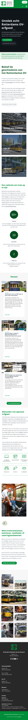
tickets (24, 2)
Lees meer (7, 314)
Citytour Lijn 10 (5, 92)
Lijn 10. (10, 204)
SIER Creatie (19, 716)
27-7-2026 (7, 332)
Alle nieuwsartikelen (14, 403)
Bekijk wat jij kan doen (9, 563)
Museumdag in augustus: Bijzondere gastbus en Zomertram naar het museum (13, 334)
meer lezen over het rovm (9, 104)
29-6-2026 (7, 373)
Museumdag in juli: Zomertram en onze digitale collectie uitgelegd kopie (13, 376)
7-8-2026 (6, 292)
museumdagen (9, 82)
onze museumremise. (10, 206)
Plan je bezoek (7, 40)
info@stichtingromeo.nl (7, 700)
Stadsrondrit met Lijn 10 (9, 43)
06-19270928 (5, 705)
